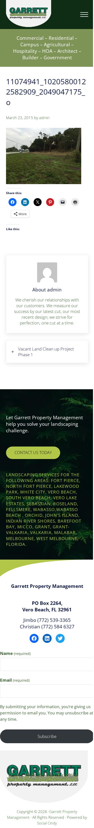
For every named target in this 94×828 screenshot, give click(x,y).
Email (15, 680)
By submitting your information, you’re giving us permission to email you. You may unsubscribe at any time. (46, 713)
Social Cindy (47, 822)
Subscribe (47, 736)
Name (15, 653)
